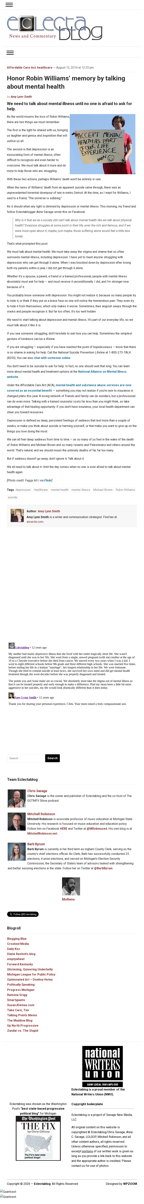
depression (23, 490)
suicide (12, 497)
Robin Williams (125, 490)
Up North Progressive (22, 1025)
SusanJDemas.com (20, 1005)
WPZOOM (130, 1184)
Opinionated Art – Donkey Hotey (30, 979)
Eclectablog (42, 1184)
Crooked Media (18, 944)
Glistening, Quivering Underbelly (30, 969)
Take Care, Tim (18, 1010)
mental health (59, 490)
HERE (63, 828)
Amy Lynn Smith (21, 96)
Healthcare (41, 490)
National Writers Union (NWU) (92, 1094)
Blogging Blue (17, 939)
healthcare (44, 67)
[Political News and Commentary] (54, 28)
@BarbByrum (103, 868)
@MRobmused (97, 828)
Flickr (48, 480)
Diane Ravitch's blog (21, 954)
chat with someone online (52, 358)
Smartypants (16, 1000)
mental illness (81, 490)
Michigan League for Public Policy (31, 974)
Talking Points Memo (22, 1015)
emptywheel (15, 959)
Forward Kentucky (20, 964)
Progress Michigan (20, 990)
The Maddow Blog (19, 1020)
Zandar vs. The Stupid (22, 1030)
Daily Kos (13, 949)
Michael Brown (102, 490)
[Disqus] (72, 585)
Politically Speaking (21, 984)
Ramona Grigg (17, 995)
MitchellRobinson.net (42, 833)
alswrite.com (35, 522)
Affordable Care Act (21, 67)
